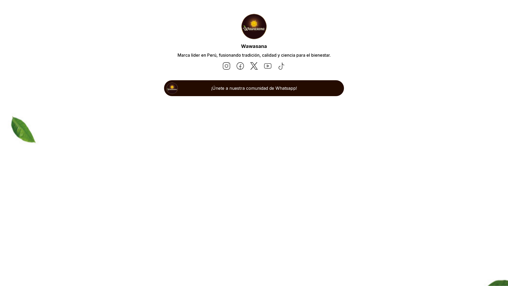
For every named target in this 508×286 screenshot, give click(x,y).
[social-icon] (226, 66)
